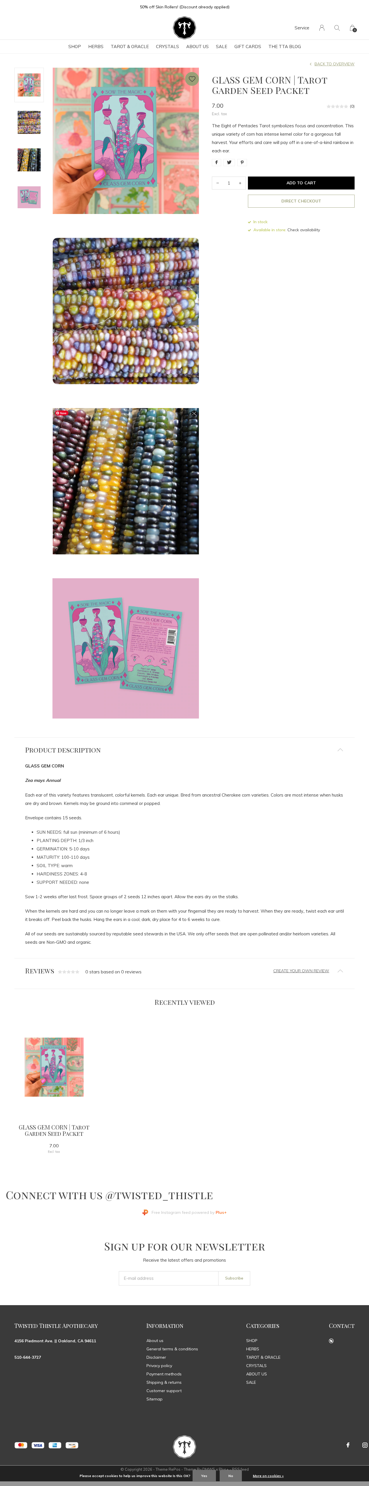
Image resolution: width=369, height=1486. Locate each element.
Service (302, 28)
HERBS (95, 46)
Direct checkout (301, 201)
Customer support (164, 1390)
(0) (352, 106)
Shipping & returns (164, 1382)
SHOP (74, 46)
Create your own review (301, 970)
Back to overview (335, 64)
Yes (204, 1476)
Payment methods (164, 1374)
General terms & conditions (172, 1349)
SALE (221, 46)
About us (154, 1340)
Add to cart (301, 182)
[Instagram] (365, 1445)
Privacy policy (159, 1365)
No (230, 1476)
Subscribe (234, 1278)
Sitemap (154, 1399)
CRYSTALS (167, 46)
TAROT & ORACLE (130, 46)
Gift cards (247, 46)
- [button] (217, 183)
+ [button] (240, 183)
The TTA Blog (284, 46)
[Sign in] (321, 27)
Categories (262, 1325)
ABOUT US (197, 46)
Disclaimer (156, 1357)
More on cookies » (268, 1476)
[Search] (337, 27)
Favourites (192, 79)
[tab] (184, 750)
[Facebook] (348, 1445)
